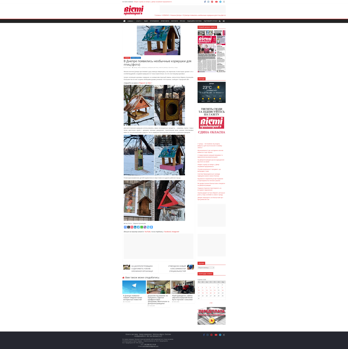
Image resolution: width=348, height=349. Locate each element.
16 (222, 290)
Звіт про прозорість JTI (154, 336)
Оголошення (154, 21)
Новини (130, 21)
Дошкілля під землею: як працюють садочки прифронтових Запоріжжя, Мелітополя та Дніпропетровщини (158, 300)
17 (198, 293)
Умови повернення (145, 334)
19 (207, 293)
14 (214, 290)
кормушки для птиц (153, 67)
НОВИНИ (127, 58)
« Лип (211, 303)
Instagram (175, 232)
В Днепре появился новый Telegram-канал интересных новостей (132, 298)
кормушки (144, 67)
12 (207, 290)
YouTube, (147, 232)
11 (202, 290)
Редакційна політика (194, 21)
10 (198, 290)
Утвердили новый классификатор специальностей (177, 268)
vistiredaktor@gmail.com (150, 346)
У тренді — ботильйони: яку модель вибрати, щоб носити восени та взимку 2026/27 (160, 2)
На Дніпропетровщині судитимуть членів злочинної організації (142, 268)
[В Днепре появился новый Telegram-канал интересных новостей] (134, 282)
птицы (176, 67)
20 (210, 293)
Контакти (174, 21)
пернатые (171, 67)
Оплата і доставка (132, 334)
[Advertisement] (193, 9)
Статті (138, 21)
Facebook (167, 232)
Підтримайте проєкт (211, 21)
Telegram (142, 83)
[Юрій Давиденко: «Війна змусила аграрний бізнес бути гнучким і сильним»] (183, 282)
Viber (149, 83)
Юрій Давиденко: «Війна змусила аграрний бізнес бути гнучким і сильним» (182, 298)
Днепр (135, 67)
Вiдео (146, 21)
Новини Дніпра (136, 58)
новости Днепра (163, 67)
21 (214, 293)
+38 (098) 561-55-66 (150, 344)
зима (139, 67)
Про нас (182, 21)
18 (202, 293)
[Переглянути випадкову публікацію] (224, 21)
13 (210, 290)
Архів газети (165, 21)
